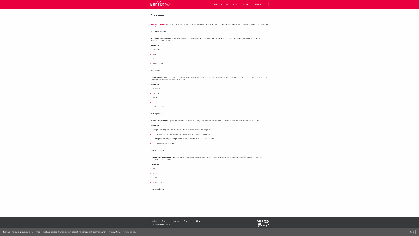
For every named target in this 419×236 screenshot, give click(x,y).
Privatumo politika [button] (129, 232)
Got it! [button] (412, 232)
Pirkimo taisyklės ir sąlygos (161, 224)
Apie (235, 4)
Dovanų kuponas (221, 4)
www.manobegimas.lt (158, 24)
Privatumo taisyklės (192, 221)
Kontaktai (246, 4)
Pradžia (153, 221)
